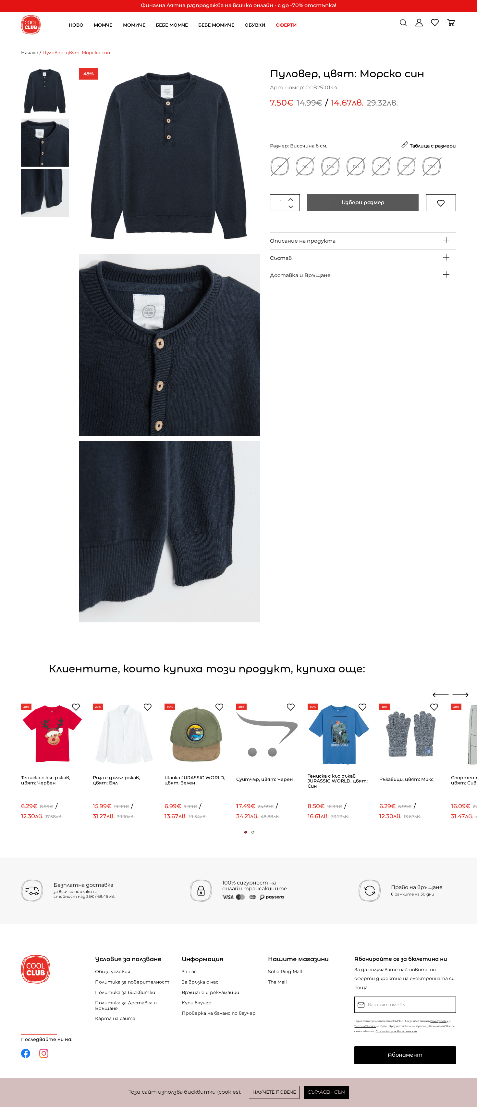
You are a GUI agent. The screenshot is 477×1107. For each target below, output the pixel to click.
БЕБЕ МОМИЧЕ (216, 25)
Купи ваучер (197, 1003)
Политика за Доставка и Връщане (126, 1005)
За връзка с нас (200, 982)
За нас (189, 971)
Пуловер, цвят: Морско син (76, 53)
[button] (245, 832)
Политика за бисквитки (125, 992)
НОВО (76, 25)
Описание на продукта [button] (303, 241)
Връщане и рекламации (210, 992)
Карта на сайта (115, 1018)
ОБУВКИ (255, 25)
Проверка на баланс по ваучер (219, 1013)
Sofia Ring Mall (285, 971)
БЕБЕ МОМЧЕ (172, 25)
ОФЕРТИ (286, 25)
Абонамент (405, 1055)
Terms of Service (365, 1026)
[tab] (363, 241)
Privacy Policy (439, 1021)
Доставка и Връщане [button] (300, 275)
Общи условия (112, 971)
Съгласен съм (326, 1092)
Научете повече (274, 1092)
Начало (29, 53)
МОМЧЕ (103, 25)
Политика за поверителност (132, 982)
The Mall (277, 982)
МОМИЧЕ (134, 25)
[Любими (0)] (435, 25)
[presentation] (441, 694)
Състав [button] (281, 258)
